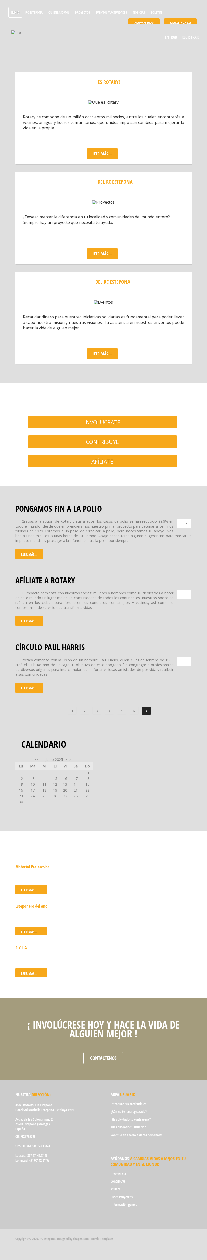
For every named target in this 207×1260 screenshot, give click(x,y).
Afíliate (102, 461)
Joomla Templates (102, 1238)
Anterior (56, 710)
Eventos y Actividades (111, 12)
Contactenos (103, 1058)
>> (71, 759)
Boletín (156, 12)
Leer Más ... (102, 154)
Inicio (15, 12)
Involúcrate (102, 422)
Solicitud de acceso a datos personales (136, 1135)
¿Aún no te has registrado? (129, 1111)
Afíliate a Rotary (45, 580)
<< (37, 759)
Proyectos (82, 12)
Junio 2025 (54, 759)
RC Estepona (34, 12)
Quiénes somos (58, 12)
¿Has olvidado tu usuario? (128, 1127)
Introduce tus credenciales (128, 1103)
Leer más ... (102, 254)
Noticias (139, 12)
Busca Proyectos (122, 1196)
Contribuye (102, 441)
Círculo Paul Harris (50, 646)
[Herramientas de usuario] (184, 523)
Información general (124, 1204)
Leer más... (29, 554)
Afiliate (115, 1189)
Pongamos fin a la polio (58, 508)
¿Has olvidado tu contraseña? (131, 1119)
